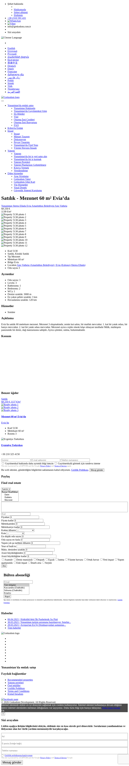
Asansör (8, 559)
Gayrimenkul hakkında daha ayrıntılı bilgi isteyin (29, 463)
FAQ (16, 125)
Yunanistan (7, 206)
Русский (12, 54)
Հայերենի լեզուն (18, 57)
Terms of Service (60, 466)
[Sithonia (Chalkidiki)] (16, 590)
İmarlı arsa (36, 562)
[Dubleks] (9, 497)
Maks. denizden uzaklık (13, 549)
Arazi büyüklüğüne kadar (14, 556)
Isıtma (61, 559)
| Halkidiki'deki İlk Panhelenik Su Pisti (33, 619)
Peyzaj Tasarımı (22, 142)
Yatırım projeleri (16, 682)
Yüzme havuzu (75, 559)
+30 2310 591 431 (17, 18)
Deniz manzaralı (24, 559)
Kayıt (7, 596)
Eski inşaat (21, 562)
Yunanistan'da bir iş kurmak (27, 159)
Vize (16, 116)
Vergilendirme (21, 170)
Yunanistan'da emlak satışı (21, 105)
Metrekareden (8, 523)
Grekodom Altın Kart (24, 182)
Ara (4, 566)
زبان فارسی (14, 77)
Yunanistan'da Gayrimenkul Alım (30, 111)
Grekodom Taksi (22, 179)
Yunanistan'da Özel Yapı (26, 145)
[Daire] (9, 494)
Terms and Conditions (18, 691)
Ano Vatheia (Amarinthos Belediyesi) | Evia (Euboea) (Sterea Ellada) (51, 265)
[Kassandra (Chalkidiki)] (16, 588)
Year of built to (8, 546)
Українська (13, 89)
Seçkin (48, 562)
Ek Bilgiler (19, 114)
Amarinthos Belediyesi (43, 206)
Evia (29, 206)
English (11, 48)
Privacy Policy (45, 466)
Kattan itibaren (8, 530)
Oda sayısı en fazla (10, 539)
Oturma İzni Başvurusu (25, 122)
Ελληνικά (12, 51)
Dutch (11, 68)
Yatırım (11, 150)
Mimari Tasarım (22, 136)
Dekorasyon (20, 139)
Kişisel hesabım (15, 694)
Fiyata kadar (7, 520)
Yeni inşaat (108, 559)
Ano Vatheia (61, 206)
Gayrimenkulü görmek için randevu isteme (79, 463)
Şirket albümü (21, 12)
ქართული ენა (16, 74)
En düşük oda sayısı (11, 536)
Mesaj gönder (97, 470)
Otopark (40, 559)
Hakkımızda (20, 9)
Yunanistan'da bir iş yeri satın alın (30, 156)
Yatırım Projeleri (22, 162)
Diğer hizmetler (15, 173)
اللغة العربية (14, 92)
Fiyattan (5, 517)
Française (12, 71)
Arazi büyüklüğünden (12, 553)
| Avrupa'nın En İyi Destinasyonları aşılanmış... (37, 625)
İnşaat (10, 131)
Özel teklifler (14, 685)
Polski (11, 80)
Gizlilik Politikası (79, 470)
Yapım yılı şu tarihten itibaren (15, 543)
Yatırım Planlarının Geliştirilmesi (30, 165)
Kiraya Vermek (21, 167)
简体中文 (13, 62)
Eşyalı (51, 559)
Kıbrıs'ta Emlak (15, 128)
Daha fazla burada (111, 707)
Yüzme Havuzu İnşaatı (25, 148)
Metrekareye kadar (10, 527)
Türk (10, 86)
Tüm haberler (14, 627)
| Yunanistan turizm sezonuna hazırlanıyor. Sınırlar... (39, 622)
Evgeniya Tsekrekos (12, 445)
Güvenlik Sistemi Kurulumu (28, 190)
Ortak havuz (93, 559)
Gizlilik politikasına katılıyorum (18, 755)
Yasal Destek (20, 187)
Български (13, 59)
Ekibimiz (18, 15)
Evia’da (5, 422)
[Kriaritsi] (16, 593)
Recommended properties (20, 679)
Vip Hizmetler (21, 184)
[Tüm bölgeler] (16, 585)
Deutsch (12, 66)
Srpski (11, 83)
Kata (3, 533)
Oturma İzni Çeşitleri (24, 119)
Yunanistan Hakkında (24, 108)
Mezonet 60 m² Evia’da (13, 416)
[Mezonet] (9, 500)
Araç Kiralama (21, 176)
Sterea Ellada (20, 206)
